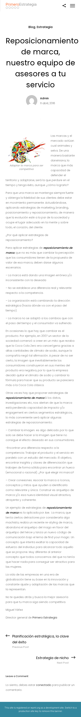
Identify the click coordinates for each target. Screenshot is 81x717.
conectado (43, 685)
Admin (44, 98)
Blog (31, 27)
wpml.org (35, 707)
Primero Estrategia (44, 617)
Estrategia (45, 27)
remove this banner (52, 711)
